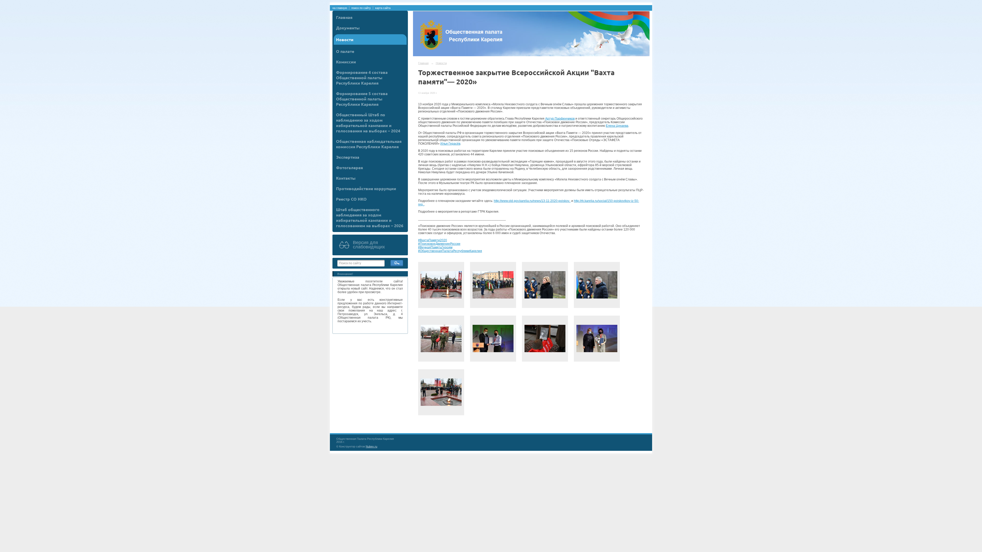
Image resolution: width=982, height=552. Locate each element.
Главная (344, 17)
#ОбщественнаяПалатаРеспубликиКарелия (450, 251)
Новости (344, 39)
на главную (339, 7)
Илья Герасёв (450, 143)
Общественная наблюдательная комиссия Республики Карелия (368, 144)
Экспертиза (347, 157)
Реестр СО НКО (351, 199)
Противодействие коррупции (366, 188)
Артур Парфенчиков (560, 118)
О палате (345, 51)
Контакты (345, 178)
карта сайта (382, 7)
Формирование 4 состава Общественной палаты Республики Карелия (362, 78)
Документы (348, 27)
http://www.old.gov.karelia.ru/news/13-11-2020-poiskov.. (532, 201)
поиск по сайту (361, 7)
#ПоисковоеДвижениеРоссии (439, 244)
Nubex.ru (371, 446)
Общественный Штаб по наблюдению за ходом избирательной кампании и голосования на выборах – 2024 (368, 122)
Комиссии (346, 61)
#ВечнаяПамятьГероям (435, 247)
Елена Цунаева (617, 126)
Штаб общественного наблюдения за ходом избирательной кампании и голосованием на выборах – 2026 (369, 217)
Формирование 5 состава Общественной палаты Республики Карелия (362, 99)
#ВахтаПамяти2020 (432, 240)
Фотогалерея (349, 167)
